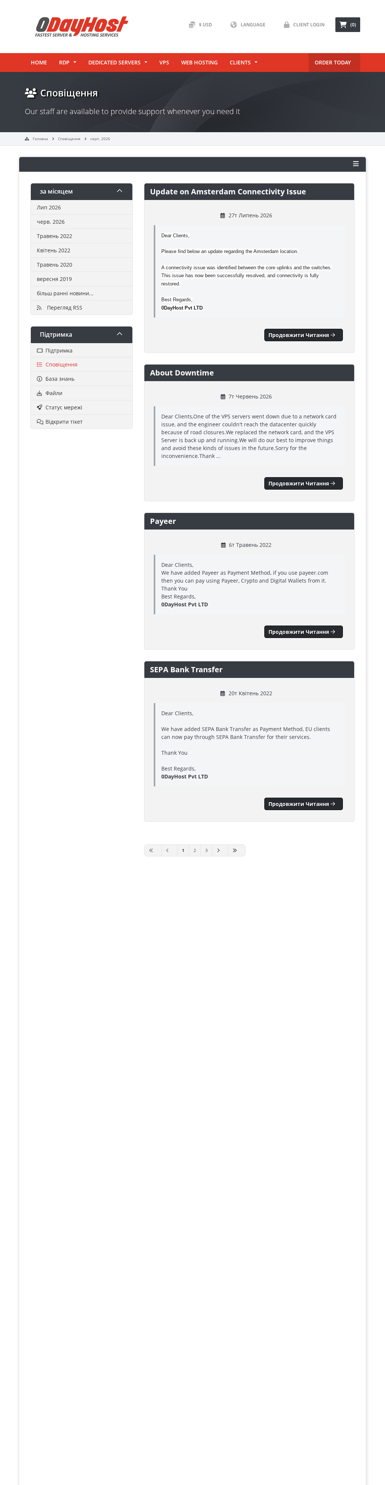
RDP (64, 62)
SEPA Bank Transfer (186, 669)
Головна (40, 138)
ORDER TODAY (333, 62)
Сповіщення (69, 138)
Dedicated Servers (114, 62)
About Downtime (182, 373)
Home (39, 62)
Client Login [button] (308, 24)
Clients (240, 62)
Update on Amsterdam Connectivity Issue (228, 191)
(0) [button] (353, 24)
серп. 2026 (100, 138)
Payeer (163, 521)
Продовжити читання (299, 335)
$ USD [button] (205, 24)
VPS (164, 62)
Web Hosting (199, 62)
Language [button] (253, 24)
